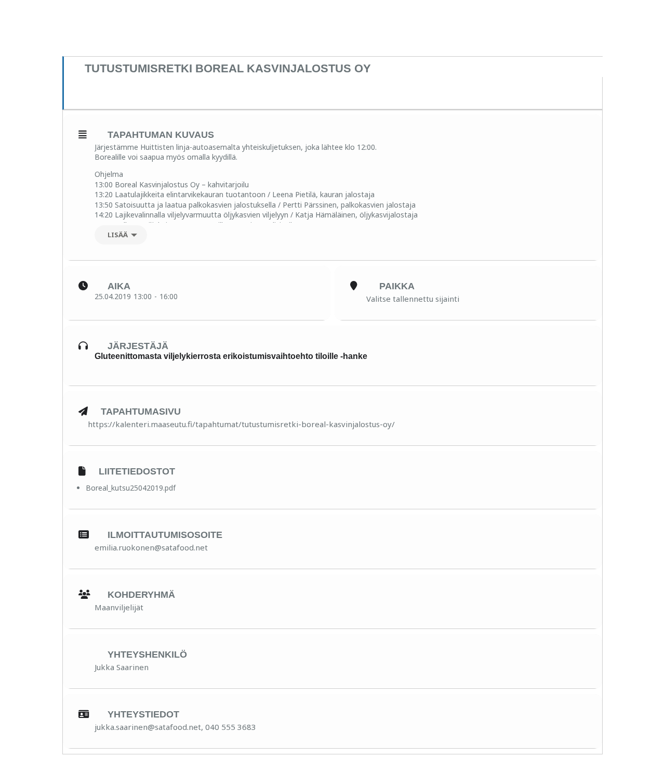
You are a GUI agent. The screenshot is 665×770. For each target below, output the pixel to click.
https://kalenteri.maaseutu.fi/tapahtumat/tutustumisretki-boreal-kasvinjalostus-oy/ (241, 424)
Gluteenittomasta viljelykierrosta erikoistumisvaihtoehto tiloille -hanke (231, 356)
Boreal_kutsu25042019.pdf (131, 488)
